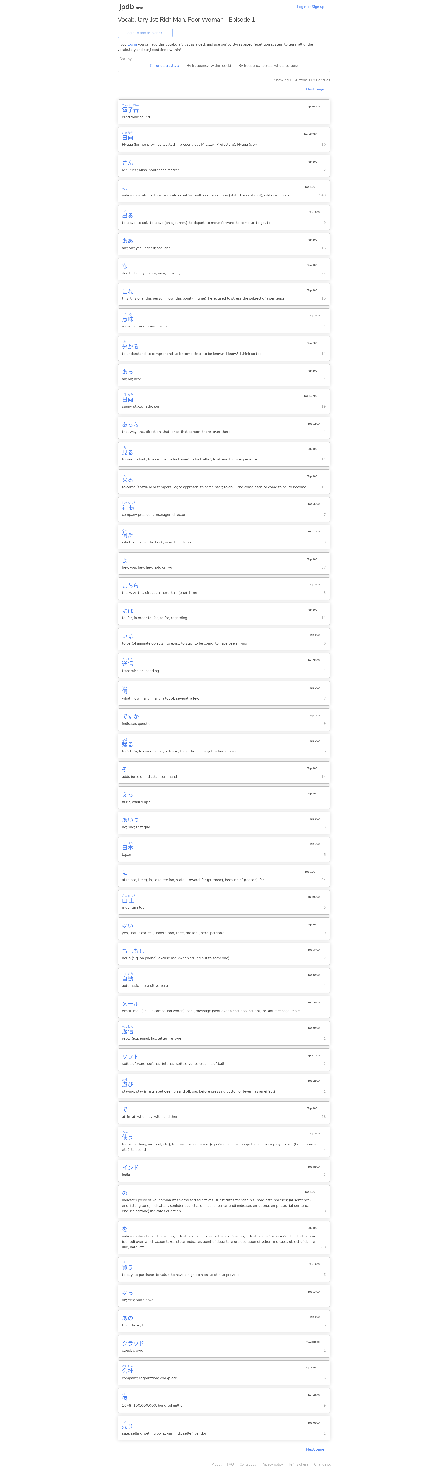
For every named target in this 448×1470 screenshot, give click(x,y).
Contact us (248, 1464)
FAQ (230, 1464)
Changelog (322, 1464)
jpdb (126, 7)
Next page (315, 89)
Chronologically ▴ (164, 65)
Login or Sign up (310, 6)
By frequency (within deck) (209, 65)
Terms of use (298, 1464)
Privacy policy (272, 1464)
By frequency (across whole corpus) (268, 65)
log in (132, 44)
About (216, 1464)
